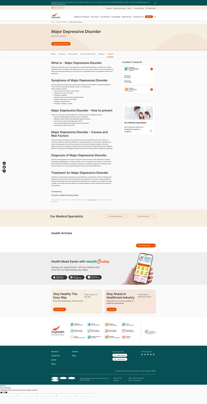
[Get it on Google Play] (76, 277)
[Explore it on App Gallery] (94, 277)
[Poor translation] (5, 392)
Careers (75, 352)
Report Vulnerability (134, 380)
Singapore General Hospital (68, 195)
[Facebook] (142, 355)
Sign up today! (59, 309)
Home (52, 22)
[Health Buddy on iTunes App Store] (59, 277)
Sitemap (116, 380)
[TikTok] (145, 355)
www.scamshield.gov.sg (58, 4)
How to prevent (73, 54)
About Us (54, 352)
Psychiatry (55, 195)
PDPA (130, 378)
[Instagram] (151, 355)
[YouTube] (154, 355)
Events (54, 360)
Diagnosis (101, 54)
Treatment (110, 54)
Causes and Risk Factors (87, 54)
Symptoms (62, 54)
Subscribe (112, 309)
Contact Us (55, 356)
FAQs (74, 356)
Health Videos (121, 359)
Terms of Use (118, 378)
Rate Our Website (138, 378)
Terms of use (92, 200)
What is (53, 54)
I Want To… (149, 16)
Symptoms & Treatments (61, 22)
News (53, 364)
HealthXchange (121, 355)
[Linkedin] (148, 355)
